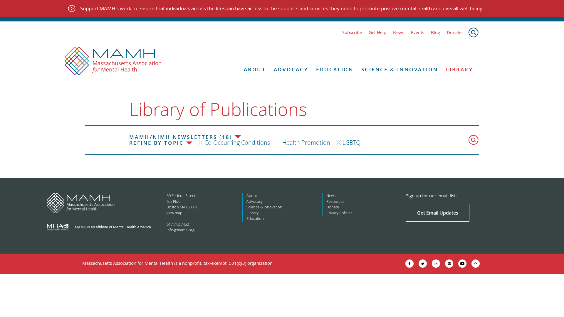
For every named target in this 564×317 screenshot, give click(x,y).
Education (334, 69)
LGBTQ (351, 142)
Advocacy (291, 69)
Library (459, 69)
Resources (335, 201)
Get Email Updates (437, 213)
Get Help (377, 32)
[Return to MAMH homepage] (113, 61)
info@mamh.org (180, 229)
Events (417, 32)
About (255, 69)
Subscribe (352, 32)
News (398, 32)
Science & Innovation (399, 69)
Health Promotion (306, 142)
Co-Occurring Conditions (237, 142)
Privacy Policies (339, 212)
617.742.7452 (178, 224)
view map (174, 212)
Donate (454, 32)
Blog (435, 32)
